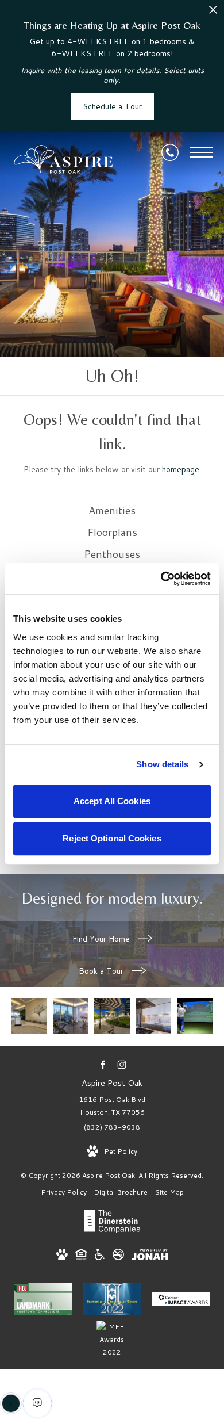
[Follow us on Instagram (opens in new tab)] (121, 1064)
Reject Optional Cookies (112, 838)
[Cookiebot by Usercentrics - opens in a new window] (161, 578)
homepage (180, 469)
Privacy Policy (64, 1192)
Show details (162, 764)
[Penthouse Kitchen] (153, 1016)
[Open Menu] (201, 152)
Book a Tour (102, 971)
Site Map (169, 1192)
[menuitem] (112, 511)
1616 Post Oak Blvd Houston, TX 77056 (112, 1106)
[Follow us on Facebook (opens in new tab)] (102, 1064)
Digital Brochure (121, 1192)
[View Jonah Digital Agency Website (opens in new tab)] (150, 1256)
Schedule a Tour (112, 106)
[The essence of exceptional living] (195, 1016)
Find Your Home (102, 938)
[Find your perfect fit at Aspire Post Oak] (29, 1016)
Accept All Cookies (112, 801)
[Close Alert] (213, 13)
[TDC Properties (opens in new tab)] (112, 1230)
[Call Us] (170, 152)
